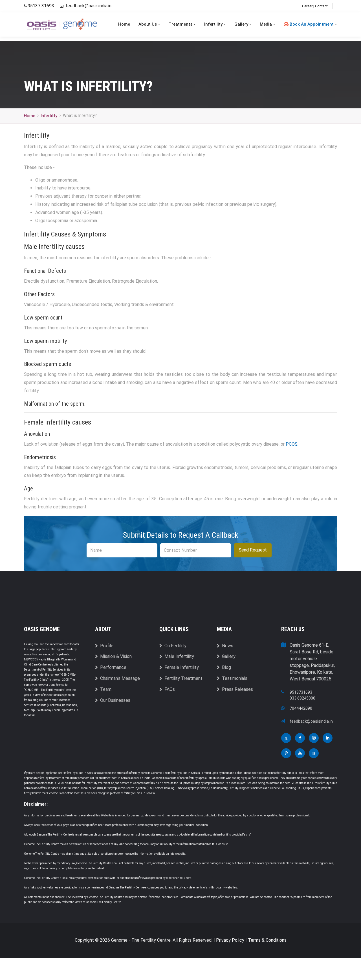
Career (307, 6)
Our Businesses (115, 700)
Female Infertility (181, 667)
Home (124, 24)
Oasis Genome (42, 629)
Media (266, 24)
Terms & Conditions (267, 940)
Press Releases (237, 689)
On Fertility (175, 645)
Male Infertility (179, 656)
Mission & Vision (116, 656)
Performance (113, 667)
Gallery (241, 24)
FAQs (169, 689)
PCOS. (292, 444)
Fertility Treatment (183, 678)
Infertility (213, 24)
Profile (106, 645)
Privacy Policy (230, 940)
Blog (226, 667)
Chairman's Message (120, 678)
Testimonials (234, 678)
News (227, 645)
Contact (321, 6)
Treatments (180, 24)
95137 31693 (41, 5)
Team (105, 689)
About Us (147, 24)
